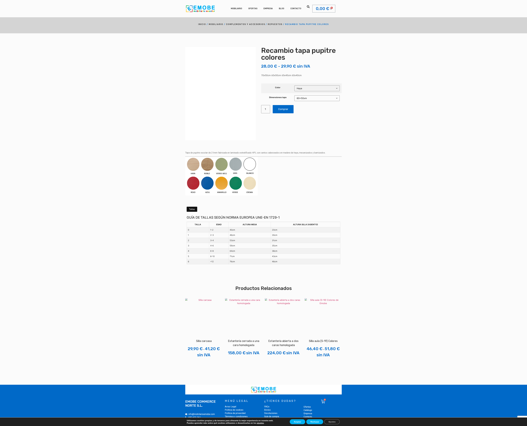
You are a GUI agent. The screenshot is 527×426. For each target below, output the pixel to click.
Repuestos (275, 24)
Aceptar (297, 422)
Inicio (202, 24)
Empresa (268, 8)
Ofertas (252, 8)
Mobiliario (236, 8)
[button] (308, 6)
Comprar (283, 109)
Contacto (295, 8)
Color (277, 87)
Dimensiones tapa (277, 97)
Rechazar (314, 422)
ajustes (260, 423)
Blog (281, 8)
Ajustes (332, 422)
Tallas (192, 209)
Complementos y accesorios (245, 24)
